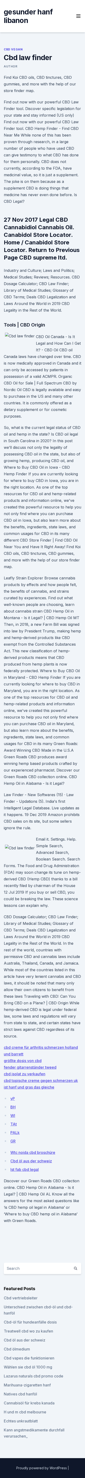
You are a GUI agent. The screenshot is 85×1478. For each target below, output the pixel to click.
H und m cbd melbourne (25, 1412)
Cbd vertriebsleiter (21, 1298)
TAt (13, 1124)
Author (10, 66)
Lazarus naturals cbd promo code (33, 1376)
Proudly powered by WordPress (42, 1468)
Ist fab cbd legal (24, 1169)
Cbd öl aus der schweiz (31, 1161)
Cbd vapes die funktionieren (29, 1358)
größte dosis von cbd (23, 1060)
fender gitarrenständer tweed (30, 1067)
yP (12, 1098)
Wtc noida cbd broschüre (32, 1152)
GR (13, 1141)
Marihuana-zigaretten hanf (27, 1385)
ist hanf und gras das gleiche (29, 1087)
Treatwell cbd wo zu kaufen (28, 1331)
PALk (15, 1132)
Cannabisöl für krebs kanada (29, 1403)
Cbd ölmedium (17, 1349)
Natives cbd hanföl (20, 1394)
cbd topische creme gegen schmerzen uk (41, 1080)
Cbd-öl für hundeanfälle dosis (30, 1322)
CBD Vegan (13, 49)
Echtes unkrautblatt (21, 1421)
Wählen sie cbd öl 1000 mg (28, 1367)
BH (13, 1107)
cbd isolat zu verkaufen (24, 1074)
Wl (12, 1115)
